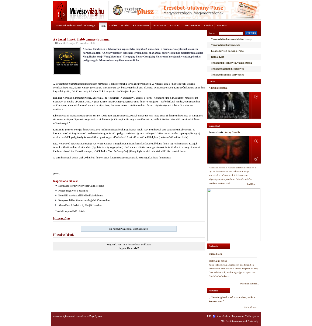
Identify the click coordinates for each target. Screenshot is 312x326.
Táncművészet (159, 25)
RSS (209, 316)
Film (103, 25)
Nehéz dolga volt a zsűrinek (73, 190)
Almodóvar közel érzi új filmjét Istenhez (80, 205)
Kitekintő (208, 25)
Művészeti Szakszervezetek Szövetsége (75, 25)
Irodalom (174, 25)
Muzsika (125, 25)
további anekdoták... (249, 283)
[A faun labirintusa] (228, 105)
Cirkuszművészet (191, 25)
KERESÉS (251, 33)
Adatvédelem (223, 316)
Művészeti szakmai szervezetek (227, 74)
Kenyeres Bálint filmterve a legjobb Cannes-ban (84, 200)
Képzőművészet (141, 25)
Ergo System (95, 316)
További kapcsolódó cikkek (70, 211)
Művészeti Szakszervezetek (225, 45)
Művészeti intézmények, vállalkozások (231, 62)
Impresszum (238, 316)
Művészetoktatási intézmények (227, 68)
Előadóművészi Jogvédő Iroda (227, 51)
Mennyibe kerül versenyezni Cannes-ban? (81, 185)
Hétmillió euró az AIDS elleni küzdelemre (80, 195)
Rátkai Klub (218, 57)
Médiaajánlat (252, 316)
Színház (113, 25)
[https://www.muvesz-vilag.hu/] (79, 19)
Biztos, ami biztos (218, 261)
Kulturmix (221, 25)
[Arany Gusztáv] (228, 150)
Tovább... (251, 183)
